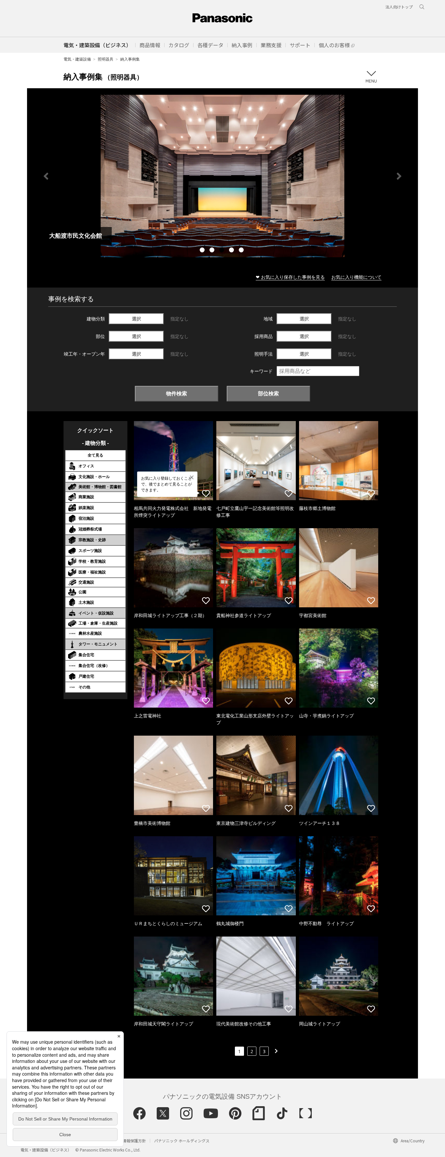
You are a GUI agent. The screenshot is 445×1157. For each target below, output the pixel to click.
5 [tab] (242, 250)
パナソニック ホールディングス (181, 1140)
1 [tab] (203, 250)
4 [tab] (232, 250)
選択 (136, 319)
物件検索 (176, 393)
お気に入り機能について (356, 277)
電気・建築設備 (77, 59)
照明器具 (105, 59)
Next (399, 176)
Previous (45, 176)
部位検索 (268, 393)
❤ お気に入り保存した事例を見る (290, 277)
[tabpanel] (222, 176)
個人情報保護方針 (130, 1140)
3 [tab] (222, 250)
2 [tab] (212, 250)
